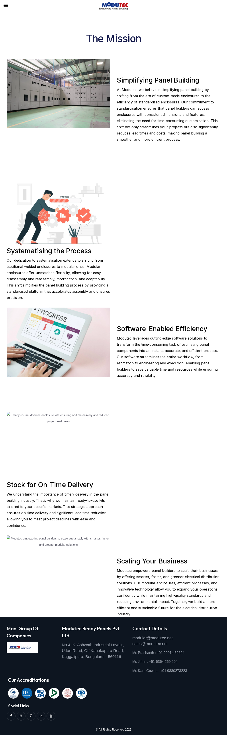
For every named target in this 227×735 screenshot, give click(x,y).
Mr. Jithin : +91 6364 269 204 (155, 662)
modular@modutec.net (152, 638)
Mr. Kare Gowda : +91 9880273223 (159, 671)
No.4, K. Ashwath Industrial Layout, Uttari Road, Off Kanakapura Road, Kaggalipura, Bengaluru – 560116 (93, 651)
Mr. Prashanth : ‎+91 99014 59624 (158, 653)
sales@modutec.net (150, 644)
